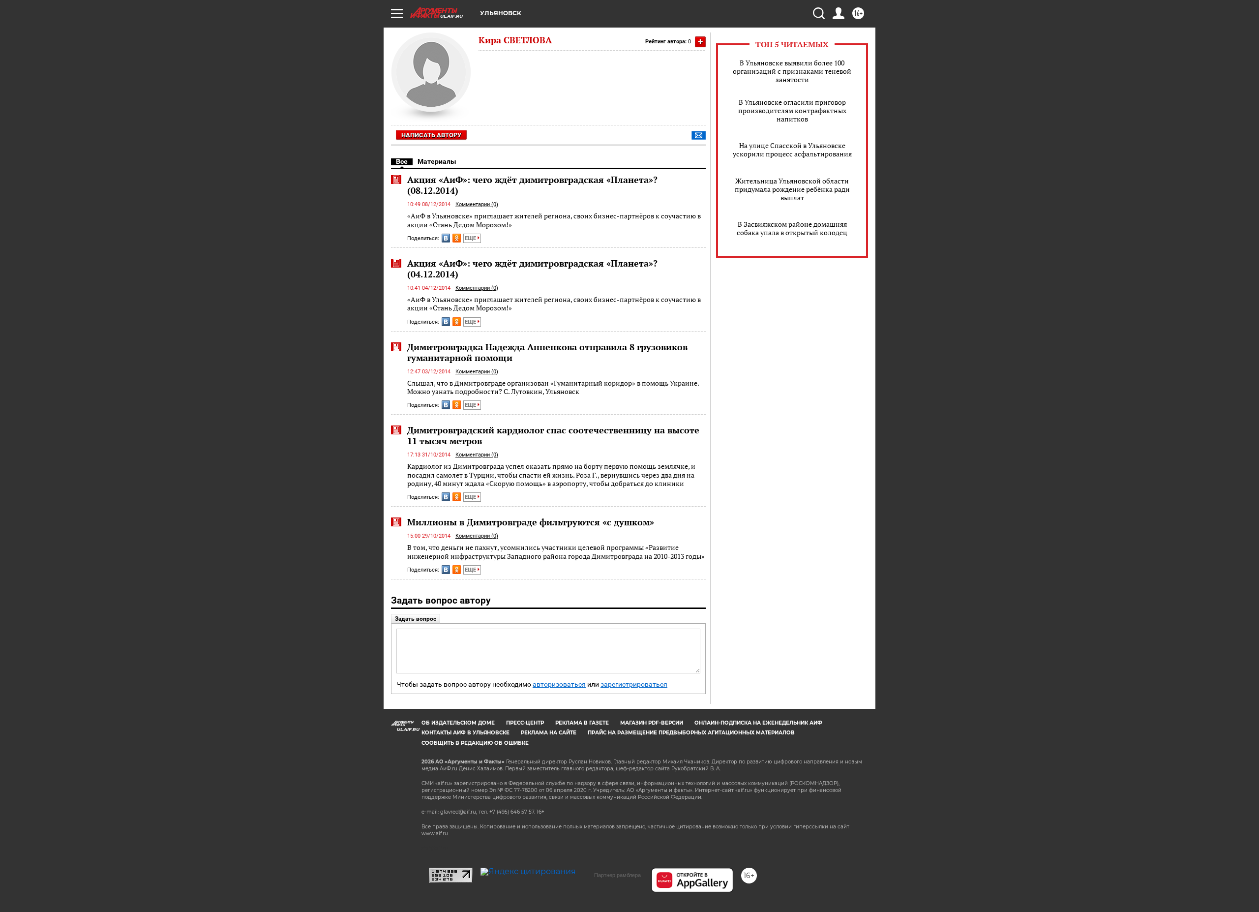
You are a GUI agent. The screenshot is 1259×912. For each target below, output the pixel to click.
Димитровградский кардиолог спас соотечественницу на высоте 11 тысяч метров (553, 435)
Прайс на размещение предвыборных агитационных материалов (691, 733)
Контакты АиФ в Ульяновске (465, 733)
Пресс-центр (525, 723)
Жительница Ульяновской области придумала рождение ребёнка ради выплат (792, 189)
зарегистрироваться (633, 684)
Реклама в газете (582, 723)
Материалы (437, 161)
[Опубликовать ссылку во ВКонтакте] (446, 238)
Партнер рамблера (617, 875)
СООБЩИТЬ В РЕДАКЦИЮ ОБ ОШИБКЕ (475, 743)
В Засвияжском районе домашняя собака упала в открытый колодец (792, 228)
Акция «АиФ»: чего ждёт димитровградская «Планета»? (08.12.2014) (532, 185)
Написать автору (431, 135)
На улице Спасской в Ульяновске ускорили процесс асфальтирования (792, 149)
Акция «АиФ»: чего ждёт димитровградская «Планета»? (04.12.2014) (532, 268)
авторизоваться (559, 684)
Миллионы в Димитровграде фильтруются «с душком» (530, 522)
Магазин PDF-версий (651, 723)
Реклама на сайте (548, 733)
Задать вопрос (415, 618)
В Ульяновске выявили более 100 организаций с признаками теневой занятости (792, 71)
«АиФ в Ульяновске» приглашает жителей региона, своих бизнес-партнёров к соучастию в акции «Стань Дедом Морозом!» (554, 220)
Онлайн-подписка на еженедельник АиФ (758, 723)
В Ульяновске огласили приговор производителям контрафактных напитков (792, 110)
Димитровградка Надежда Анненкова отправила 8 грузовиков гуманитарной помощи (547, 352)
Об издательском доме (458, 723)
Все (402, 161)
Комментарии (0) (476, 204)
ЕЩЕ (471, 238)
